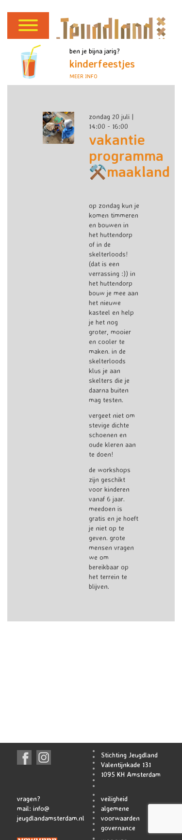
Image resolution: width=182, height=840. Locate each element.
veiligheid (114, 798)
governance (118, 827)
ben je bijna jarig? (102, 63)
